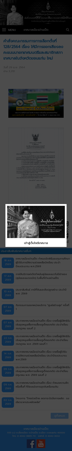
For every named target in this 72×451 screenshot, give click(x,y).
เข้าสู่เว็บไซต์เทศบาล (36, 243)
